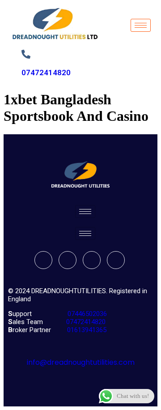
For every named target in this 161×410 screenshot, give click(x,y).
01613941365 (85, 330)
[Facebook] (43, 260)
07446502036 (86, 314)
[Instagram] (116, 260)
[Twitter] (67, 260)
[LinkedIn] (92, 260)
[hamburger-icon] (141, 25)
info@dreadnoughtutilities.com (81, 362)
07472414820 (46, 72)
